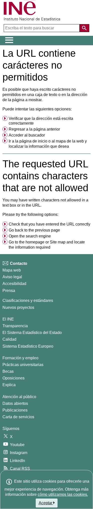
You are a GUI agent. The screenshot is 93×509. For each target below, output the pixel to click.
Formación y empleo (20, 358)
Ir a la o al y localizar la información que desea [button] (48, 144)
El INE (8, 319)
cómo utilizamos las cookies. (63, 494)
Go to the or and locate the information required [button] (47, 245)
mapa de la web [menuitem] (70, 141)
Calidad (9, 339)
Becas (8, 371)
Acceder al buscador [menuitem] (27, 135)
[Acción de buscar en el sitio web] (84, 28)
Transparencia (15, 326)
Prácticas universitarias (22, 365)
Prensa (8, 290)
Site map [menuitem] (57, 242)
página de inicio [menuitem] (33, 141)
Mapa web (11, 270)
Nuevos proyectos (18, 307)
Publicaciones (15, 410)
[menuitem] (46, 121)
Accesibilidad (14, 283)
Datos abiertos (15, 403)
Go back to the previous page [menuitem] (34, 230)
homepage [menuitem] (35, 242)
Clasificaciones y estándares (27, 300)
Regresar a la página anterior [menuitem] (34, 129)
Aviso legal (12, 277)
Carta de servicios (18, 417)
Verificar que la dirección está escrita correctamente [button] (41, 120)
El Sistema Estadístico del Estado (32, 332)
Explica (9, 385)
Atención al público (19, 397)
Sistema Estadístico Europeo (27, 346)
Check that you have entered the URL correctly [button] (49, 224)
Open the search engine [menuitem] (30, 236)
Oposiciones (13, 378)
